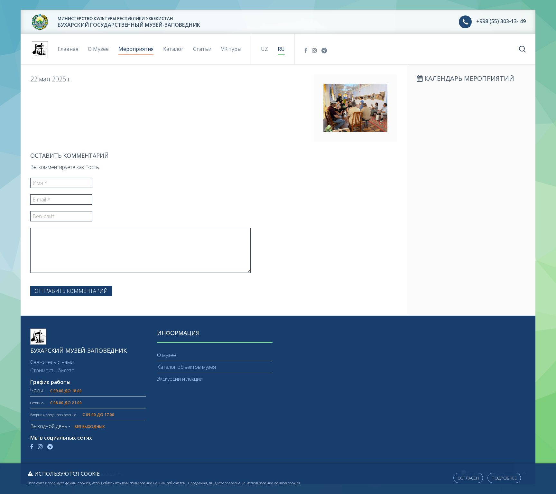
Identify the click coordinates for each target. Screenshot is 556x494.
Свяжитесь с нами (52, 362)
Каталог (173, 48)
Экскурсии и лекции (180, 378)
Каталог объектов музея (186, 366)
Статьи (202, 48)
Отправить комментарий (71, 290)
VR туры (231, 48)
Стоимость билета (52, 370)
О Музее (98, 48)
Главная (68, 48)
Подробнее (504, 478)
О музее (166, 355)
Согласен (468, 478)
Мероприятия (135, 48)
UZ (264, 48)
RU (281, 48)
